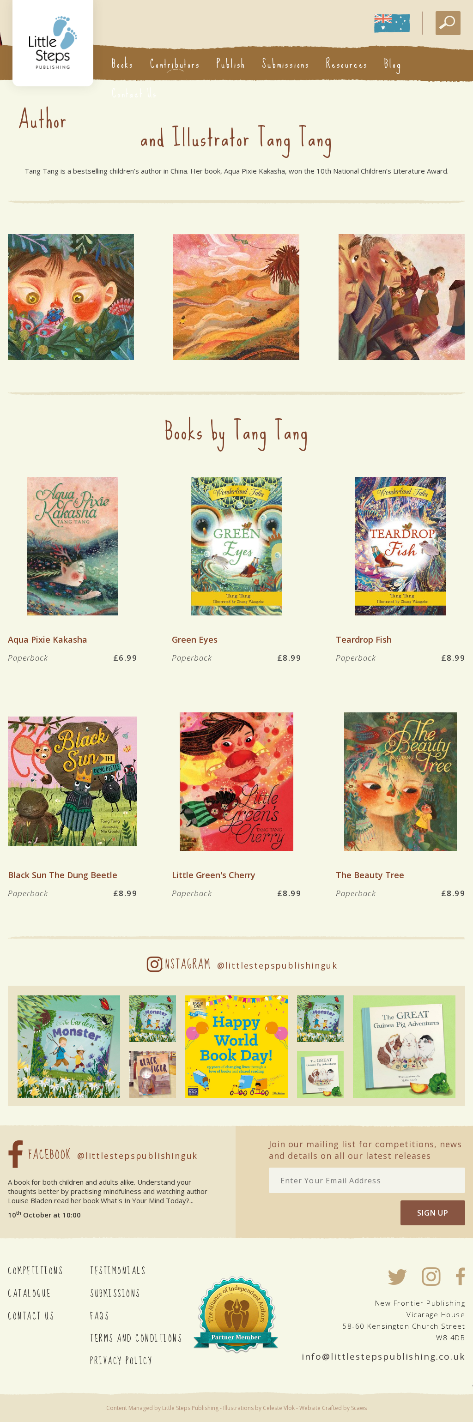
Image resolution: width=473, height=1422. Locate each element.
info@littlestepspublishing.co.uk (383, 1356)
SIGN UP (433, 1213)
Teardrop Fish (364, 639)
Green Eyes (195, 639)
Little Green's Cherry (213, 874)
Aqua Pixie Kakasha (47, 639)
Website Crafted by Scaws (333, 1408)
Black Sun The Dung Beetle (62, 874)
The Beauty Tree (370, 874)
